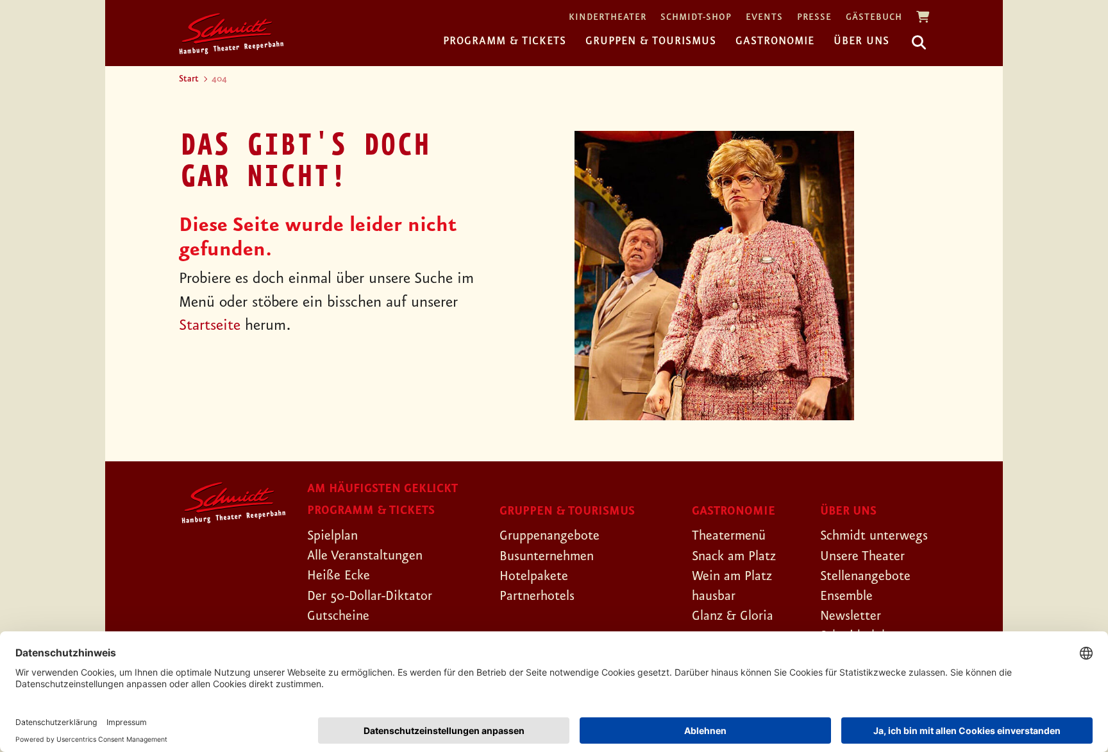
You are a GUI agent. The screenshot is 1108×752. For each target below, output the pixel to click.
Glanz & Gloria (732, 616)
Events (764, 17)
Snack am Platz (734, 556)
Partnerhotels (537, 596)
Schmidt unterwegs (874, 535)
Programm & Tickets (504, 41)
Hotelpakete (533, 576)
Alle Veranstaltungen (365, 555)
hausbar (713, 596)
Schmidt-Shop (696, 17)
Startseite (209, 326)
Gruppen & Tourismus (650, 41)
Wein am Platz (732, 576)
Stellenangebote (865, 576)
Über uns (861, 41)
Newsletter (850, 616)
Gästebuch (874, 17)
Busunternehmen (546, 556)
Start (189, 79)
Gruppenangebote (549, 535)
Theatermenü (729, 535)
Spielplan (332, 535)
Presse (814, 17)
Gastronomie (774, 41)
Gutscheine (338, 616)
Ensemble (846, 596)
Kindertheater (607, 17)
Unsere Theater (862, 556)
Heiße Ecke (338, 575)
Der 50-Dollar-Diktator (369, 596)
